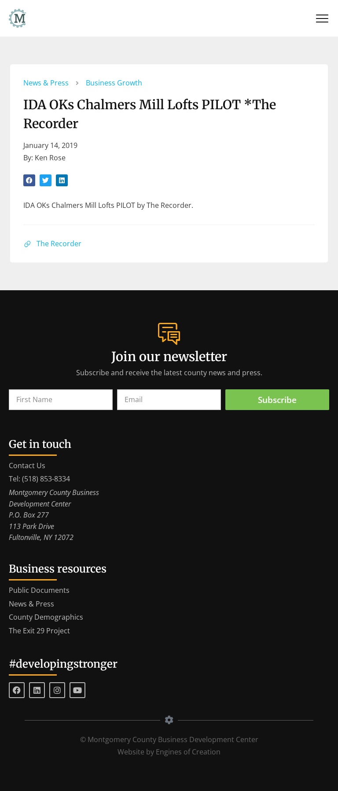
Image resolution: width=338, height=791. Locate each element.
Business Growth (114, 83)
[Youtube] (77, 690)
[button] (29, 180)
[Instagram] (57, 690)
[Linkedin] (37, 690)
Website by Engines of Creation (169, 752)
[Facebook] (17, 690)
